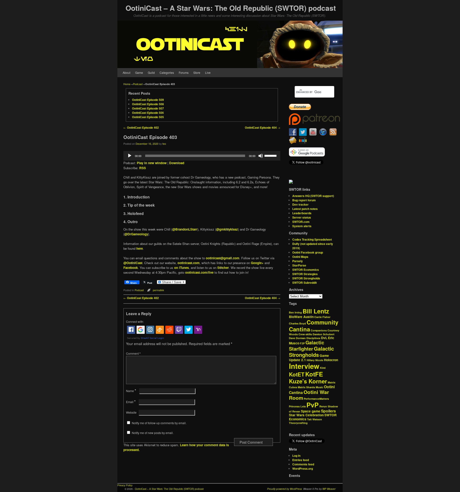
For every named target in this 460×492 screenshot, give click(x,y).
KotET (297, 374)
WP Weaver (328, 489)
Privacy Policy (124, 485)
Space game (310, 411)
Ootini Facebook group (307, 252)
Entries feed (300, 460)
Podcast (138, 84)
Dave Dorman (297, 338)
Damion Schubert (323, 334)
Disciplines (313, 338)
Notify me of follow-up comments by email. (159, 423)
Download (176, 163)
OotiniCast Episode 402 (141, 128)
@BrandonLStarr (184, 229)
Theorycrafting (298, 423)
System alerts (301, 226)
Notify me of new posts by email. (152, 433)
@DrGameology (136, 234)
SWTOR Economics (305, 269)
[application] (201, 156)
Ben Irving (295, 312)
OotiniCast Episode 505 (148, 117)
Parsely (297, 261)
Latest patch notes (305, 209)
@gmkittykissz (227, 229)
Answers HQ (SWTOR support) (313, 196)
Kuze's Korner (308, 381)
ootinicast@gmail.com (222, 258)
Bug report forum (304, 200)
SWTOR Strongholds (306, 278)
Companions (319, 330)
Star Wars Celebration (306, 415)
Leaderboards (301, 213)
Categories (167, 72)
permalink (158, 290)
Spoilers (328, 411)
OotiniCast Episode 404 (262, 128)
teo (164, 143)
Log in (296, 455)
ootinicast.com (189, 262)
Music (319, 387)
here (139, 248)
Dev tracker (300, 204)
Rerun (323, 406)
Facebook (130, 267)
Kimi (323, 368)
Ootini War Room (309, 394)
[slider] (271, 155)
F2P (302, 343)
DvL (324, 338)
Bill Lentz (316, 311)
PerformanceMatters (316, 398)
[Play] (129, 155)
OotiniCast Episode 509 (148, 100)
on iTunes (181, 267)
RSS (142, 168)
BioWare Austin (301, 316)
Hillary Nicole (315, 360)
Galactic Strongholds (311, 352)
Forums (184, 72)
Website (131, 412)
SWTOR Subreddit (304, 282)
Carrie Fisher (322, 317)
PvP (312, 404)
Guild (151, 72)
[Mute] (260, 155)
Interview (304, 366)
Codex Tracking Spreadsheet (312, 239)
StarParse (299, 265)
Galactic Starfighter (306, 345)
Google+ (257, 262)
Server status (301, 217)
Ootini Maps (300, 257)
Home (126, 84)
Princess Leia (297, 406)
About (126, 72)
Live (208, 72)
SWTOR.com (301, 222)
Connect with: (135, 321)
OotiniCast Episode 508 (148, 104)
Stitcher (223, 267)
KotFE (314, 374)
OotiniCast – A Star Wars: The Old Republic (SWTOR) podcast (231, 8)
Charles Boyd (297, 323)
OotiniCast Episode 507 (148, 108)
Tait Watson (314, 419)
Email (131, 402)
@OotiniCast (132, 262)
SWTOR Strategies (305, 274)
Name (131, 391)
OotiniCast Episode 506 (148, 112)
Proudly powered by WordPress (284, 489)
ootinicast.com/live (199, 272)
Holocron (331, 360)
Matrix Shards (306, 387)
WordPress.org (302, 468)
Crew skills (305, 334)
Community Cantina (313, 325)
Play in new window (152, 163)
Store (196, 72)
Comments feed (303, 464)
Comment (133, 353)
